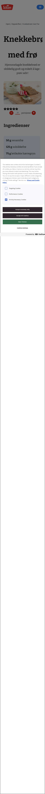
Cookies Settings (22, 228)
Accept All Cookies (22, 216)
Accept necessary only (22, 209)
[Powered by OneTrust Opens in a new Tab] (35, 234)
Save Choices (22, 222)
